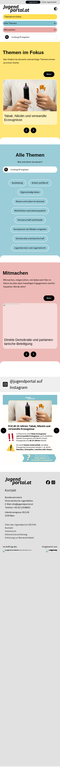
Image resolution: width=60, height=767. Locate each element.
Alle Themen (10, 23)
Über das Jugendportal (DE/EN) (20, 524)
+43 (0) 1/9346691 (22, 507)
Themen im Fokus (12, 16)
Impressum (10, 531)
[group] (30, 102)
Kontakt (9, 527)
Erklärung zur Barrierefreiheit (19, 537)
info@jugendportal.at (22, 504)
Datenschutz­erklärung (16, 534)
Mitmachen (9, 29)
